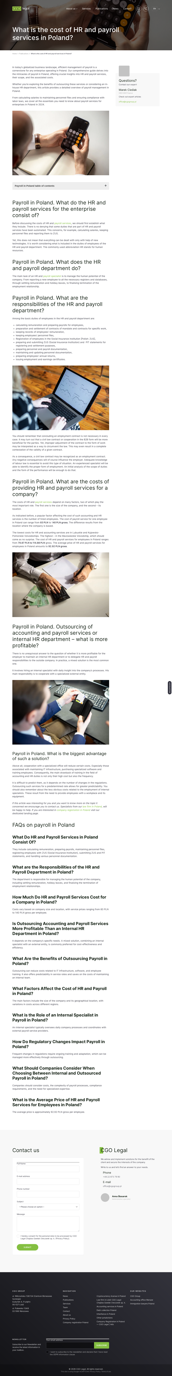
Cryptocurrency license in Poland (111, 1296)
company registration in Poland (73, 810)
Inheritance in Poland (106, 1314)
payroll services (62, 223)
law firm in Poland (92, 806)
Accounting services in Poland (110, 1306)
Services (86, 8)
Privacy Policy (62, 1238)
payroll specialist (52, 276)
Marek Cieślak (128, 89)
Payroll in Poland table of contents (34, 186)
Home (14, 54)
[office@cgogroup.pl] (130, 1197)
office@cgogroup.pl (127, 101)
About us (70, 8)
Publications (102, 8)
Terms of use (106, 1371)
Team (65, 1307)
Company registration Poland (75, 1322)
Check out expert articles (130, 96)
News (115, 8)
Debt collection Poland (106, 1310)
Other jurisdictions (104, 1318)
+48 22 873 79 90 (111, 1176)
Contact (127, 8)
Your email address (54, 1340)
